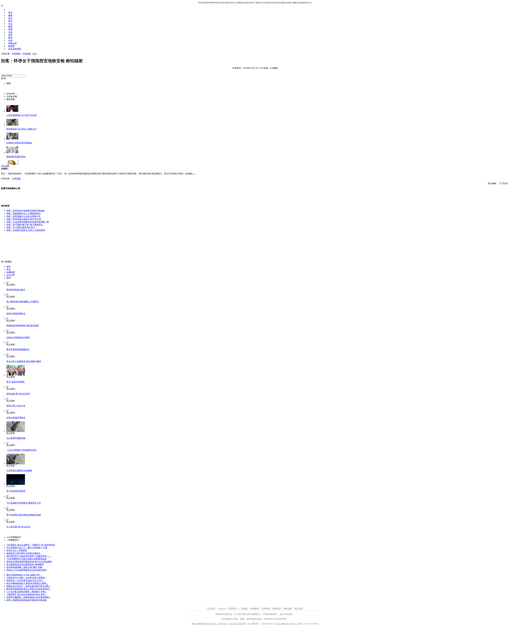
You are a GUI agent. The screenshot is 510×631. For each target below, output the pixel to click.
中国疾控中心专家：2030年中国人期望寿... (26, 578)
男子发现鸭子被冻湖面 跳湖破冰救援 (23, 515)
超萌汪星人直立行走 (16, 406)
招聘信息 (276, 608)
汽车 (263, 3)
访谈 (298, 3)
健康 (283, 3)
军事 (215, 3)
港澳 (227, 3)
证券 (250, 3)
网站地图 (287, 608)
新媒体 (303, 3)
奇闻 (8, 278)
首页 (200, 3)
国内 (207, 3)
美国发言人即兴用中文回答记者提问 (23, 553)
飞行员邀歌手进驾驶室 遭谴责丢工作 (23, 503)
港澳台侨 (12, 43)
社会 (219, 3)
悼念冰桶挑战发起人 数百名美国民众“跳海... (27, 583)
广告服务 (243, 608)
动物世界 (10, 272)
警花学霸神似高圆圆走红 (18, 349)
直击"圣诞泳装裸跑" (15, 382)
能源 (258, 3)
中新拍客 (26, 54)
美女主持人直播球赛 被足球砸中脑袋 (23, 361)
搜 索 (3, 78)
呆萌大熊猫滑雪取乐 (16, 313)
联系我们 (232, 608)
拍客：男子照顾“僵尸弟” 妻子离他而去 (24, 224)
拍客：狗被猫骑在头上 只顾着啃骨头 (23, 213)
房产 (254, 3)
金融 (246, 3)
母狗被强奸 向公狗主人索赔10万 (21, 129)
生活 (287, 3)
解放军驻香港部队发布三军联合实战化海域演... (28, 589)
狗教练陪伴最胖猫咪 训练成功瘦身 (22, 325)
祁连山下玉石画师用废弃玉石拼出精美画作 (26, 570)
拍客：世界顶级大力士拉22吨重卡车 (23, 216)
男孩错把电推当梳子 (16, 290)
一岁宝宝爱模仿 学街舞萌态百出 (21, 450)
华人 (234, 3)
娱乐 (275, 3)
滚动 (204, 3)
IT (261, 3)
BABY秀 (10, 275)
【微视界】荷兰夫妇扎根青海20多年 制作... (26, 594)
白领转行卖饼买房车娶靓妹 (19, 143)
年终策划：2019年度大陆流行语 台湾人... (25, 580)
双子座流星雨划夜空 (16, 491)
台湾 (231, 3)
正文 (35, 54)
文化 (271, 3)
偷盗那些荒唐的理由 (16, 156)
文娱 (10, 32)
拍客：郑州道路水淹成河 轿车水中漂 (23, 219)
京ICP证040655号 (237, 624)
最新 (10, 15)
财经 (242, 3)
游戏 (267, 3)
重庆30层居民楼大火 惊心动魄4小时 (24, 575)
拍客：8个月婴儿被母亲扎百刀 (20, 227)
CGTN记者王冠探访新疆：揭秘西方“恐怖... (26, 592)
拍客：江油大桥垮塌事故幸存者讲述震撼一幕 (27, 222)
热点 (10, 18)
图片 (290, 3)
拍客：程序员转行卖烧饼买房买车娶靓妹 (25, 211)
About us (222, 608)
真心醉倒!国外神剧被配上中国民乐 (22, 301)
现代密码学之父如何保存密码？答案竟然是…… (28, 556)
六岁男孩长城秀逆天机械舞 (19, 470)
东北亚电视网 (14, 49)
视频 (294, 3)
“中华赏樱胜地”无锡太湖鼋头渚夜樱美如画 (26, 559)
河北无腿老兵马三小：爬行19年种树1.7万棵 (26, 548)
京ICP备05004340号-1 (287, 624)
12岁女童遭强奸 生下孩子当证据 (21, 115)
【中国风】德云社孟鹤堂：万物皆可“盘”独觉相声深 (30, 545)
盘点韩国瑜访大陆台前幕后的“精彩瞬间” (25, 564)
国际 (211, 3)
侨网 (238, 3)
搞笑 (8, 266)
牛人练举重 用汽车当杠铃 (18, 527)
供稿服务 (254, 608)
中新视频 (16, 54)
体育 (279, 3)
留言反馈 (298, 608)
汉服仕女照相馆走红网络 (18, 337)
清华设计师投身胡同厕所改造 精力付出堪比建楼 (29, 561)
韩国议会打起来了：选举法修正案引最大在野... (28, 586)
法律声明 (265, 608)
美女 (8, 269)
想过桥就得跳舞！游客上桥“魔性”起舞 (24, 567)
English (309, 3)
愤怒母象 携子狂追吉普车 (18, 394)
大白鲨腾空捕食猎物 (16, 438)
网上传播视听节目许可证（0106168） (209, 624)
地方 (223, 3)
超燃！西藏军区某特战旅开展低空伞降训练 (26, 600)
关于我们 (211, 608)
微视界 (11, 46)
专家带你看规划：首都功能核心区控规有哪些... (28, 597)
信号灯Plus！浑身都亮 (16, 550)
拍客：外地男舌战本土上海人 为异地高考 (25, 230)
